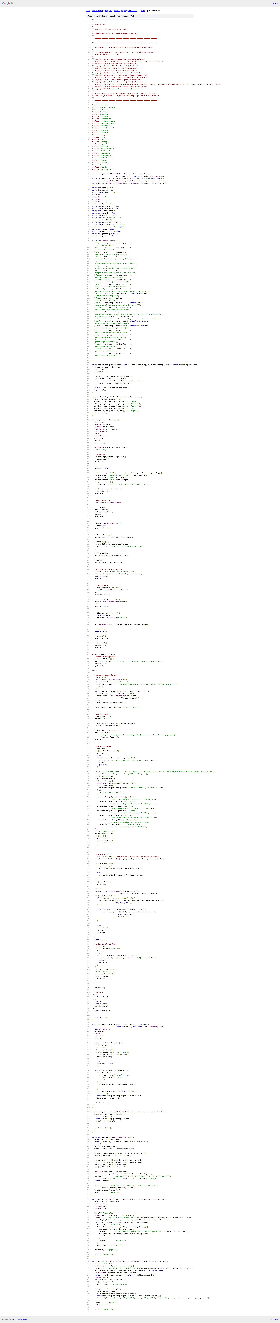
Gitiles (13, 1320)
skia (88, 10)
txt (271, 1320)
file (131, 16)
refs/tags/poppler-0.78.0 (125, 10)
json (276, 1320)
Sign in (275, 3)
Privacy (19, 1320)
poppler (108, 10)
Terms (25, 1320)
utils (143, 10)
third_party (97, 10)
